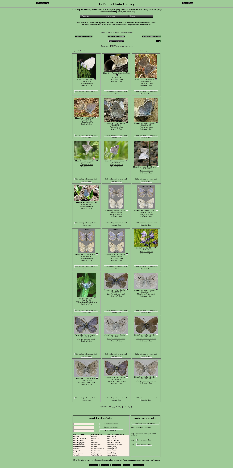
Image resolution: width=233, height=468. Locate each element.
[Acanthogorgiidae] (81, 443)
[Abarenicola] (99, 439)
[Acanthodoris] (99, 451)
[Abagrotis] (99, 437)
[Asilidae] (81, 437)
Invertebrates (110, 16)
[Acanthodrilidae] (81, 441)
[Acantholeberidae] (81, 445)
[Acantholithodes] (99, 455)
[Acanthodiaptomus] (99, 449)
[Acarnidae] (81, 449)
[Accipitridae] (81, 451)
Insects (132, 16)
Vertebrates (85, 16)
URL (127, 73)
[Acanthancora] (99, 445)
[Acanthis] (99, 447)
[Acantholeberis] (99, 453)
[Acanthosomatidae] (81, 447)
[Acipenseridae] (81, 453)
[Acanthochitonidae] (81, 439)
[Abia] (99, 441)
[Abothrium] (99, 443)
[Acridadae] (81, 455)
